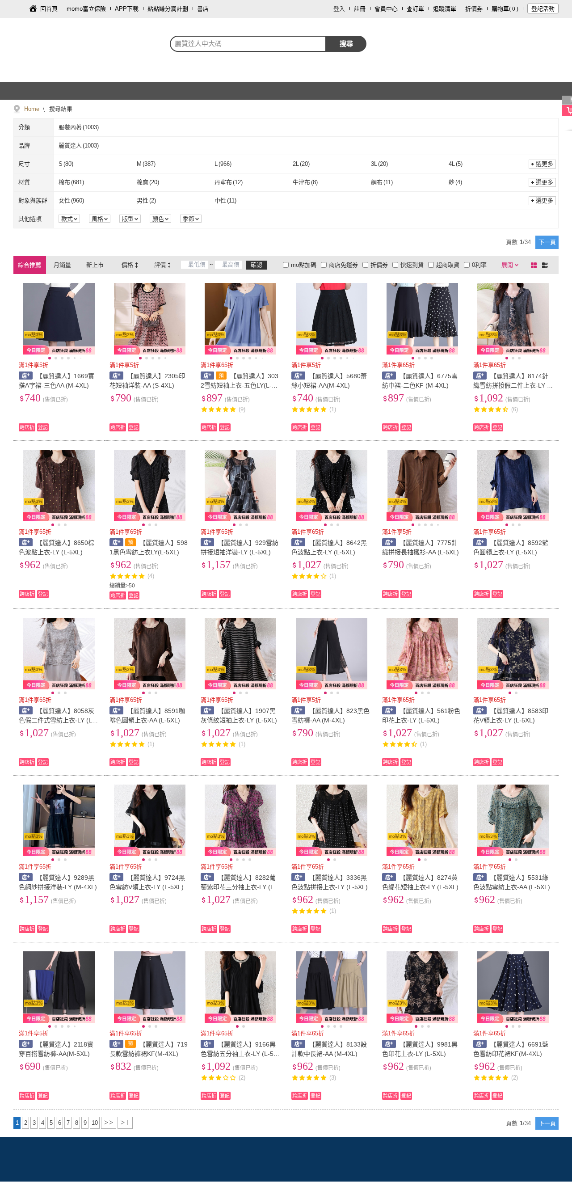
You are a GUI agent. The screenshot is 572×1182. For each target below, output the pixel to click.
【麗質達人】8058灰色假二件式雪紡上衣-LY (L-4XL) (58, 720)
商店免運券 (343, 265)
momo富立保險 (86, 8)
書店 (203, 8)
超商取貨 (447, 265)
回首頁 (49, 8)
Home (31, 109)
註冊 (360, 8)
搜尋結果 (59, 109)
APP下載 (127, 8)
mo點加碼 (303, 265)
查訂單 (415, 8)
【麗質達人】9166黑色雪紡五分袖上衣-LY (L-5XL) (239, 1054)
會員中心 (386, 8)
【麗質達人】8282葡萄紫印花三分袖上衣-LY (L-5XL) (240, 887)
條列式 (546, 265)
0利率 (479, 265)
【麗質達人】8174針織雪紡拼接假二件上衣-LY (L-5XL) (513, 385)
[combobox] (248, 44)
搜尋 (346, 43)
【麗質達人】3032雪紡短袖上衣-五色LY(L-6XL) (240, 385)
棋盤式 (535, 265)
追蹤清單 (444, 8)
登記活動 (543, 8)
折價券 (474, 8)
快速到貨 (412, 265)
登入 (339, 8)
